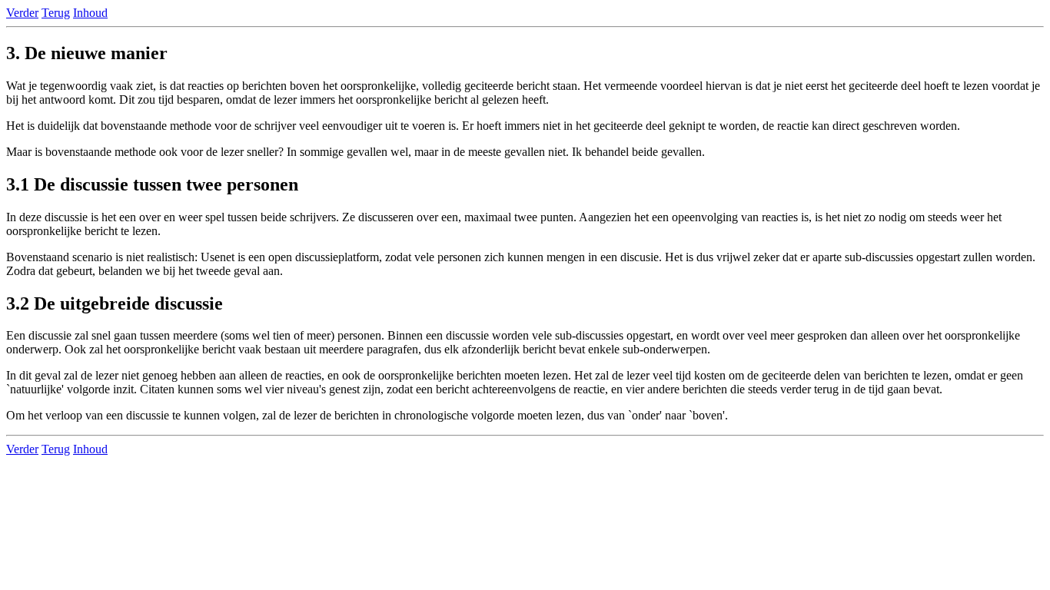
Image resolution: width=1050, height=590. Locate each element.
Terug (56, 12)
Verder (22, 12)
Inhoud (90, 12)
